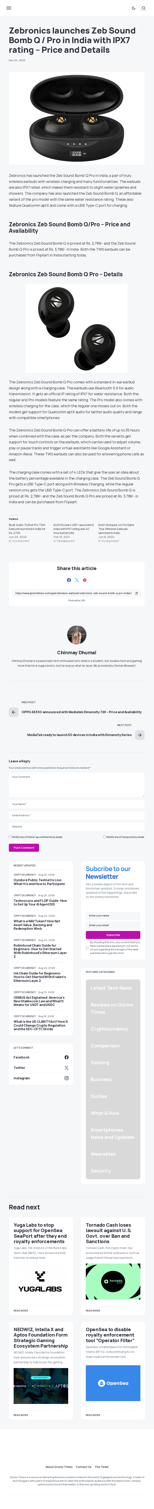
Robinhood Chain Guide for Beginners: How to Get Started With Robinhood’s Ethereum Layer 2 (40, 951)
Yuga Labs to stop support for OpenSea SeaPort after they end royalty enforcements (40, 1233)
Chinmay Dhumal (76, 652)
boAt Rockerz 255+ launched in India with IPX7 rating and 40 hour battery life (74, 529)
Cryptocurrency (25, 874)
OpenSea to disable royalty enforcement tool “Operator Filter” (110, 1335)
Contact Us (83, 1466)
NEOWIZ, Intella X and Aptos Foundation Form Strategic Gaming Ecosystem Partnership (41, 1337)
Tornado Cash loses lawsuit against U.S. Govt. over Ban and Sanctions (109, 1233)
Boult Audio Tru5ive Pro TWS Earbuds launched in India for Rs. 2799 (27, 529)
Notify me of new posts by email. (126, 837)
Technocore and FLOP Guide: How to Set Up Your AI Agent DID (40, 902)
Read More (21, 1310)
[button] (8, 8)
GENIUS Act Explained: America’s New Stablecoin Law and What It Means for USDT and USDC (39, 1001)
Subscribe (113, 935)
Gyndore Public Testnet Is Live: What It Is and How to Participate (39, 882)
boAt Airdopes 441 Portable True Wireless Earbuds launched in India (116, 529)
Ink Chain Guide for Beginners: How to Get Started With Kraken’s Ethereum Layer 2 (40, 977)
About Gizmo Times (59, 1466)
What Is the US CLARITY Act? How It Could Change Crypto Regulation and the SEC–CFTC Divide (41, 1025)
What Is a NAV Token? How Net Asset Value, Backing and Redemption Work (37, 925)
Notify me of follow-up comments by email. (37, 837)
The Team (101, 1466)
